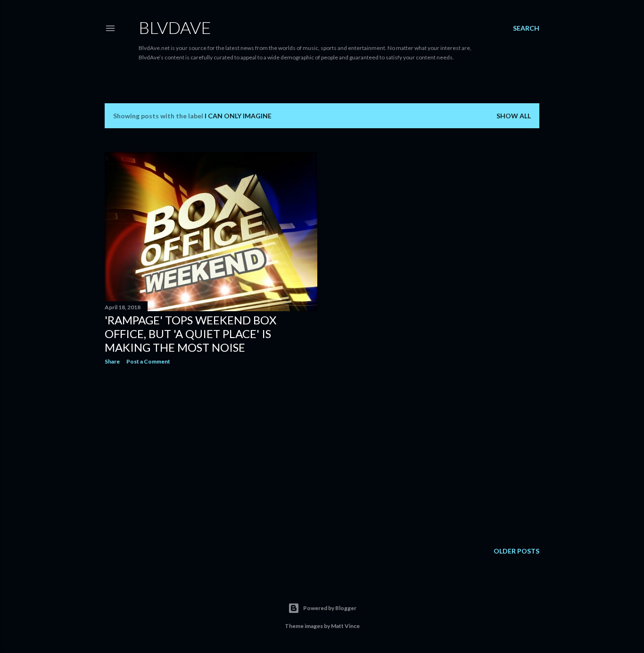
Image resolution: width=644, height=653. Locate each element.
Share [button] (112, 361)
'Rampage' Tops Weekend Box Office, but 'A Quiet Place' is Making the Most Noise (190, 333)
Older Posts (516, 551)
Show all (513, 116)
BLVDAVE (175, 27)
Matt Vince (345, 625)
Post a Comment (148, 361)
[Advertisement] (211, 454)
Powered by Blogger (329, 608)
